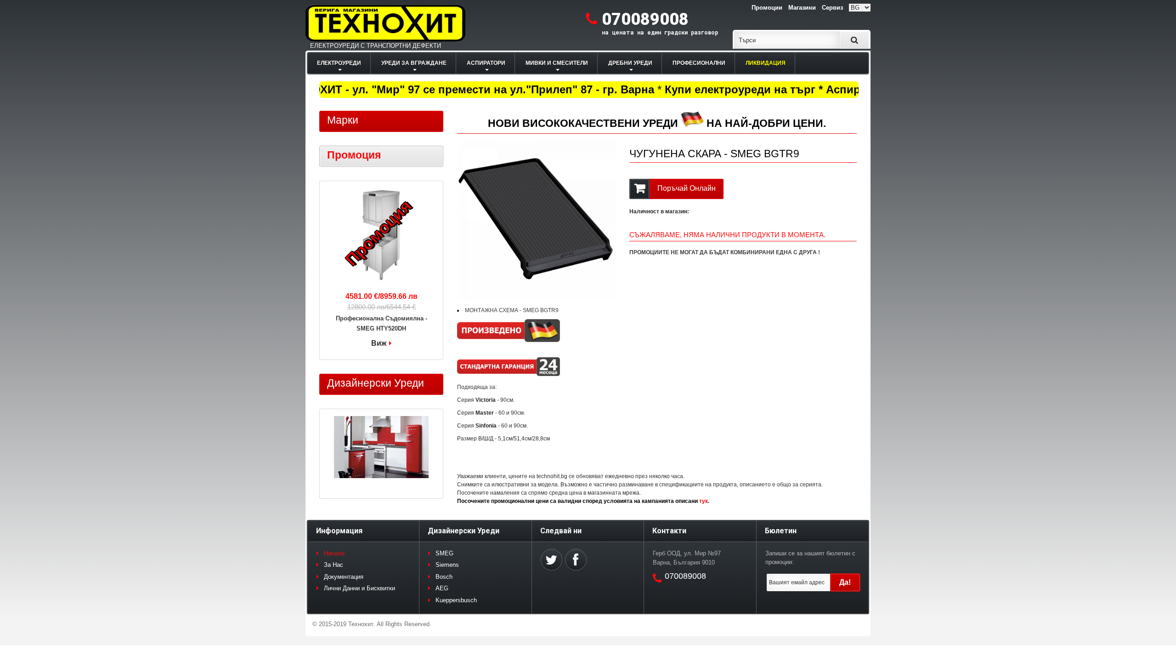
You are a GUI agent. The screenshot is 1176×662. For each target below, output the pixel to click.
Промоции (767, 7)
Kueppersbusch (456, 600)
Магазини (802, 7)
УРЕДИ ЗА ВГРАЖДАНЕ (414, 63)
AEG (441, 588)
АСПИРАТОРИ (486, 63)
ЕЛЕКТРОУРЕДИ (339, 63)
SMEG (444, 553)
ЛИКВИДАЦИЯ (766, 63)
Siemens (447, 564)
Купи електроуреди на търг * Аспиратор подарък (792, 89)
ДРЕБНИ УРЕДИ (630, 63)
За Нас (333, 564)
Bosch (443, 576)
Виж (378, 343)
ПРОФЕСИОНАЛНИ (699, 63)
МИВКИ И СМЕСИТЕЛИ (557, 63)
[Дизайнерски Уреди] (381, 448)
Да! (845, 582)
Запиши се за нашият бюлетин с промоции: (810, 558)
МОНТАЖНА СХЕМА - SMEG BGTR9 (512, 310)
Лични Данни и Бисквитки (359, 588)
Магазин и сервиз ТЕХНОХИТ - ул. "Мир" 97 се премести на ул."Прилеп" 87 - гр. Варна (408, 89)
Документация (343, 576)
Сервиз (832, 7)
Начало (334, 553)
